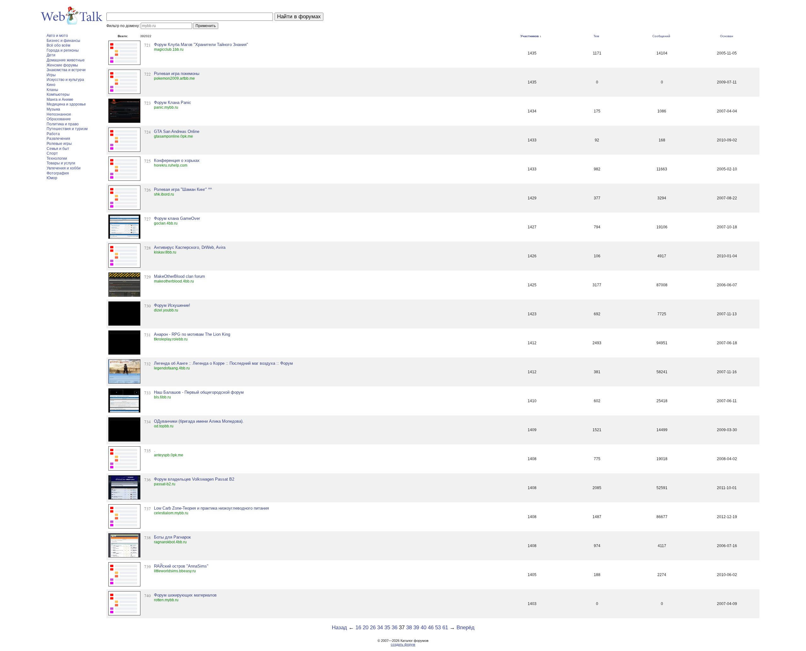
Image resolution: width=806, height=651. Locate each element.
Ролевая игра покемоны (176, 73)
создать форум (403, 644)
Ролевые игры (59, 143)
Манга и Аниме (60, 99)
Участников (529, 36)
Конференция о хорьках (177, 160)
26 (373, 628)
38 (409, 628)
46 (431, 628)
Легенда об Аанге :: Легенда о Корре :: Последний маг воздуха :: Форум (223, 363)
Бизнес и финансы (63, 40)
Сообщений (661, 36)
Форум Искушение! (172, 305)
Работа (53, 134)
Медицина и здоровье (66, 104)
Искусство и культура (65, 79)
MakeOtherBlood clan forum (179, 276)
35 (387, 628)
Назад (339, 628)
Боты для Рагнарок (172, 537)
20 (365, 628)
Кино (51, 85)
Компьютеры (58, 94)
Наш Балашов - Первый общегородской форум (199, 392)
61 (445, 628)
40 (423, 628)
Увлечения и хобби (64, 168)
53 (438, 628)
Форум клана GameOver (177, 218)
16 (358, 628)
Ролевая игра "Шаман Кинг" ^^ (183, 189)
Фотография (58, 173)
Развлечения (58, 138)
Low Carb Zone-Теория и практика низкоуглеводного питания (211, 508)
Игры (51, 75)
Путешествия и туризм (67, 129)
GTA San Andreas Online (176, 131)
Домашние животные (66, 60)
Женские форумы (62, 65)
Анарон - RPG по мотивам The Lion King (192, 334)
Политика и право (63, 124)
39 (416, 628)
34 (380, 628)
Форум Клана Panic (172, 102)
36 (394, 628)
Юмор (52, 178)
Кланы (52, 90)
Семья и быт (58, 148)
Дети (51, 55)
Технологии (57, 158)
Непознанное (59, 114)
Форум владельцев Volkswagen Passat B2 (194, 479)
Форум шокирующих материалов (185, 595)
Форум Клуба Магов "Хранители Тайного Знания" (201, 44)
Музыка (53, 109)
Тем (596, 36)
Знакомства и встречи (66, 70)
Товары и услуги (61, 163)
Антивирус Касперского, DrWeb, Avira (189, 247)
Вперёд (465, 628)
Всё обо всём (58, 45)
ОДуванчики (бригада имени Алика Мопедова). (199, 421)
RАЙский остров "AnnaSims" (181, 566)
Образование (59, 119)
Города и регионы (63, 50)
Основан (726, 36)
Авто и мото (57, 35)
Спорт (52, 153)
